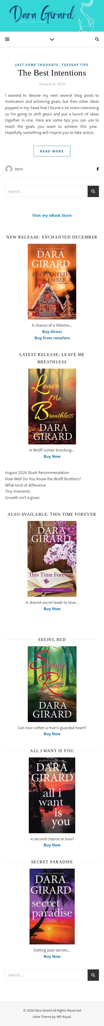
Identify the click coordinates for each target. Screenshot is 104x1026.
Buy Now (52, 456)
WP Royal (64, 1016)
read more (52, 151)
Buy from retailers (52, 337)
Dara (19, 168)
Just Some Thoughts (37, 65)
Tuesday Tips (75, 65)
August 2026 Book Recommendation (37, 472)
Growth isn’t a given (22, 497)
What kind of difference (25, 485)
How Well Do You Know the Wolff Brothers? (43, 478)
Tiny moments (17, 491)
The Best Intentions (52, 72)
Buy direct (52, 331)
